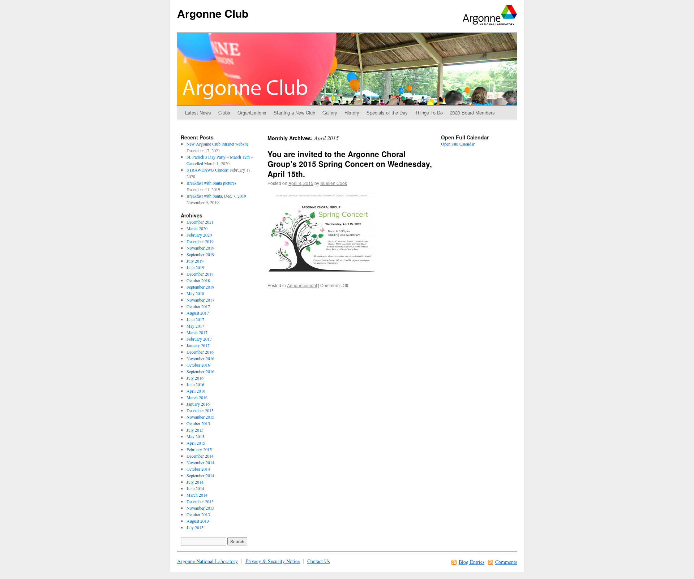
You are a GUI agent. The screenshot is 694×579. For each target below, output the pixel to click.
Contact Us (318, 561)
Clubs (224, 112)
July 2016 (195, 378)
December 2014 (200, 456)
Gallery (329, 112)
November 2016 (200, 358)
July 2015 (195, 430)
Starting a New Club (294, 112)
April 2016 (196, 391)
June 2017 (195, 319)
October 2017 (198, 306)
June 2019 (195, 267)
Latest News (198, 112)
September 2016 (200, 371)
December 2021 (200, 222)
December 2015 (200, 410)
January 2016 (198, 404)
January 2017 (198, 345)
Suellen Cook (333, 183)
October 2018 (198, 280)
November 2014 (200, 462)
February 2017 (199, 339)
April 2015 (196, 443)
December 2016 (200, 352)
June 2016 (195, 384)
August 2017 (198, 313)
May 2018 (195, 293)
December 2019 (200, 241)
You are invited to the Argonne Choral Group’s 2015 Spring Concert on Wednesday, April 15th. (349, 163)
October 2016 (198, 365)
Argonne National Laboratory (207, 561)
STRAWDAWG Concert (207, 170)
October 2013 (198, 514)
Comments (506, 561)
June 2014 (195, 488)
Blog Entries (471, 561)
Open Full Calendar (458, 144)
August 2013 (198, 521)
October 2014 (198, 469)
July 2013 (195, 527)
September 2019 (200, 254)
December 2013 (200, 501)
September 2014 (200, 475)
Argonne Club (212, 13)
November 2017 (200, 300)
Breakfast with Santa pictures (211, 183)
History (351, 112)
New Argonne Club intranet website (217, 144)
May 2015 (195, 436)
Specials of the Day (387, 112)
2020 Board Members (472, 112)
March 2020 (197, 228)
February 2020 (199, 235)
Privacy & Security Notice (272, 561)
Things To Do (429, 112)
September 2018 (200, 287)
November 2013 (200, 508)
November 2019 (200, 248)
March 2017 (197, 332)
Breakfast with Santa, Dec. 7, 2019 (216, 196)
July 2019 (195, 261)
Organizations (251, 112)
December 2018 (200, 274)
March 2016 (197, 397)
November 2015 (200, 417)
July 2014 (195, 482)
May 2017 (195, 326)
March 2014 (197, 495)
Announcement (302, 285)
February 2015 (199, 449)
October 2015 (198, 423)
